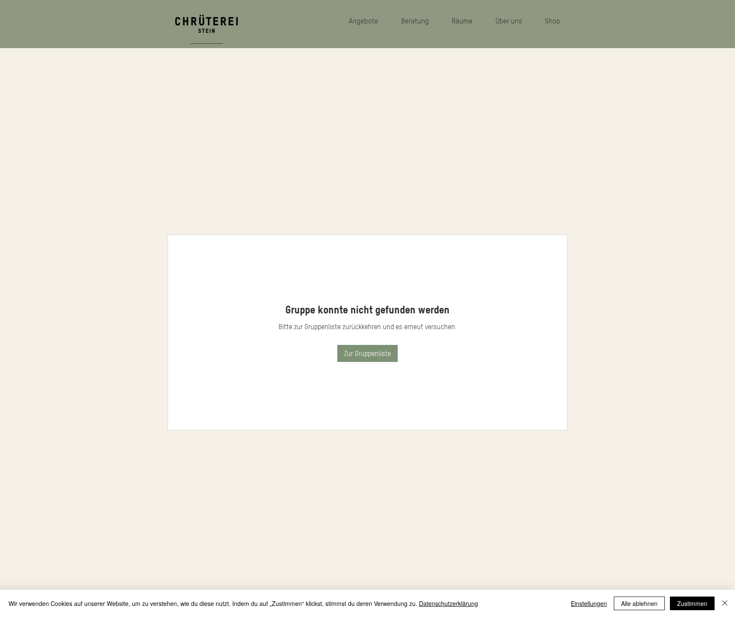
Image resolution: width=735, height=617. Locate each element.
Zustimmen (692, 603)
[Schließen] (725, 603)
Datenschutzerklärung (448, 603)
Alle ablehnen (639, 603)
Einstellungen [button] (589, 603)
